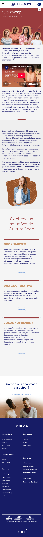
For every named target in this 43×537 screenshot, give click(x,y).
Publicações (27, 445)
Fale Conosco (27, 463)
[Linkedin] (26, 425)
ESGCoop (5, 483)
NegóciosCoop (6, 489)
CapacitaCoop (6, 477)
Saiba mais (21, 272)
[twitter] (23, 425)
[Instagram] (16, 425)
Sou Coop (5, 496)
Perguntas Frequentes (30, 469)
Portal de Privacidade (29, 472)
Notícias (25, 439)
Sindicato (4, 448)
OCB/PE (4, 442)
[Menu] (3, 4)
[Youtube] (20, 425)
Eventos (25, 442)
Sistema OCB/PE (7, 439)
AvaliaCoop (5, 474)
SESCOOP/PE (6, 445)
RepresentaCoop (7, 492)
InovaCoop (5, 486)
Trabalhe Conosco (28, 466)
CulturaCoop (6, 480)
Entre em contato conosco (21, 394)
